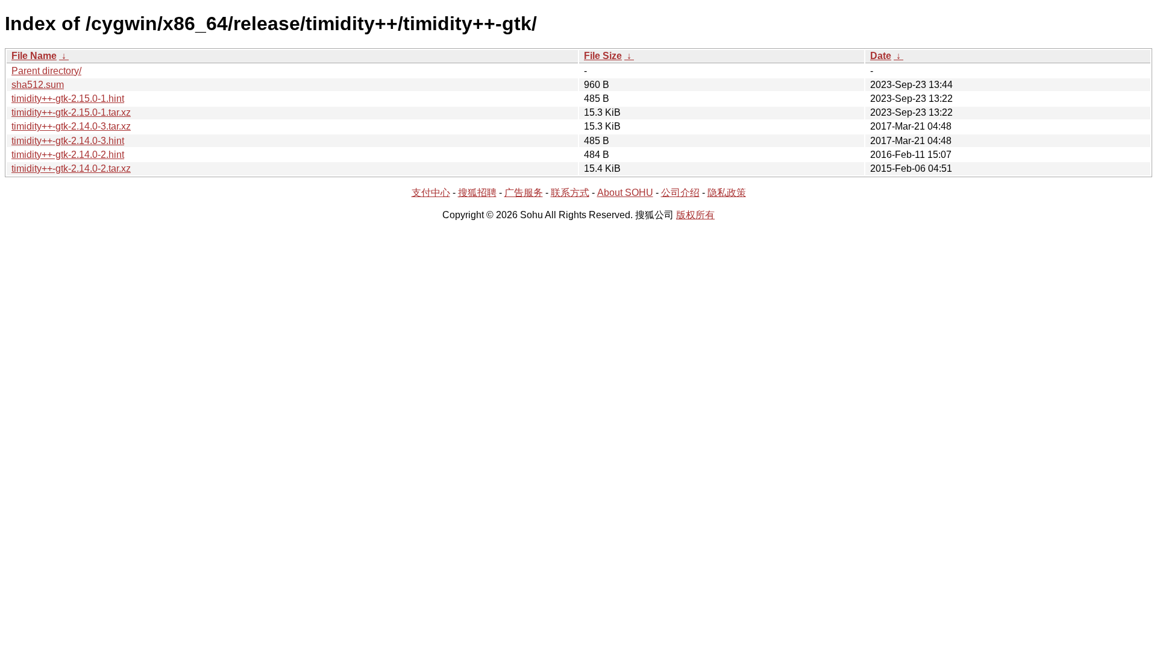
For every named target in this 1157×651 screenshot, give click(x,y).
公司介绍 (680, 192)
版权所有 (695, 215)
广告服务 (523, 192)
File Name (34, 56)
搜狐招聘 (477, 192)
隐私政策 (726, 192)
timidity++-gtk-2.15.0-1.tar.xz (71, 112)
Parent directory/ (46, 71)
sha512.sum (37, 85)
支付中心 (431, 192)
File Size (603, 56)
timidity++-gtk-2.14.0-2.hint (67, 154)
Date (880, 56)
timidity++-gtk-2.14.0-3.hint (67, 141)
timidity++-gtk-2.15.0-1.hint (67, 98)
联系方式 (570, 192)
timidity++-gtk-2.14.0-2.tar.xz (71, 168)
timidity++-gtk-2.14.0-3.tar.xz (71, 126)
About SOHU (625, 192)
